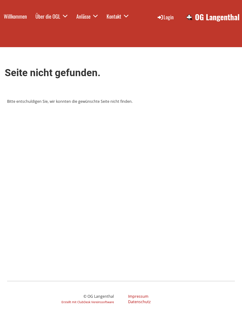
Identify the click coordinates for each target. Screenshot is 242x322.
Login (169, 17)
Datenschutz (139, 301)
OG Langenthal (217, 17)
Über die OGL (47, 16)
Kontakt (114, 16)
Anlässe (83, 16)
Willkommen (15, 16)
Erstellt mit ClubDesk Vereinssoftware (87, 302)
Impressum (138, 296)
